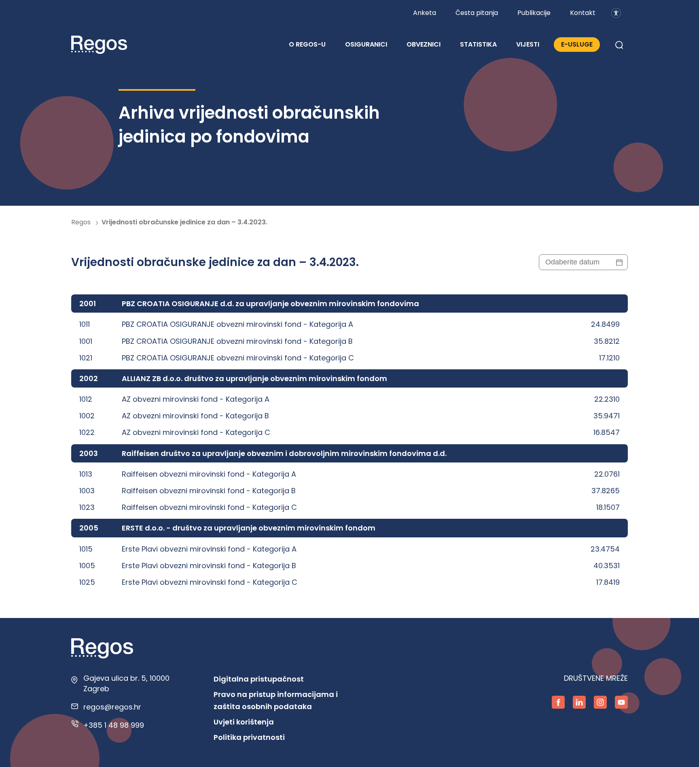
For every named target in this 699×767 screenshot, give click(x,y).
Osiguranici (366, 44)
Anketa (424, 12)
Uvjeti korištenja (244, 722)
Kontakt (582, 12)
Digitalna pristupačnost (259, 679)
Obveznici (424, 44)
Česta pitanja (476, 12)
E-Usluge (577, 44)
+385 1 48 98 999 (113, 725)
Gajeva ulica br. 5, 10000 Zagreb (126, 683)
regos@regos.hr (112, 707)
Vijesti (527, 44)
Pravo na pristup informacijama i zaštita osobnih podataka (276, 700)
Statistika (478, 44)
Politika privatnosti (249, 737)
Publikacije (534, 12)
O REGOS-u (307, 44)
